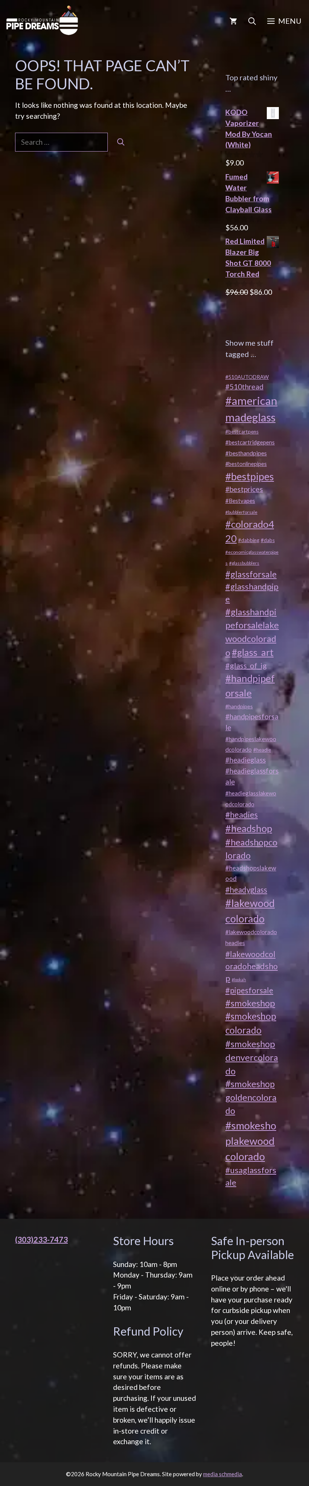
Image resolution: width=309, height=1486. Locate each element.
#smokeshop (250, 1002)
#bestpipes (249, 476)
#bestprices (244, 489)
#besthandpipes (246, 453)
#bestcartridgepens (250, 442)
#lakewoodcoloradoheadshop (251, 966)
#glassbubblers (244, 563)
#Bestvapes (240, 500)
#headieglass (245, 760)
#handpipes (239, 706)
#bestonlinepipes (246, 464)
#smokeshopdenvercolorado (251, 1057)
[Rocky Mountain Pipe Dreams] (42, 20)
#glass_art (253, 652)
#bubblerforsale (241, 512)
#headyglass (246, 889)
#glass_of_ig (246, 665)
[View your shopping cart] (233, 20)
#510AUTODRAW (247, 377)
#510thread (244, 386)
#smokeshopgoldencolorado (251, 1097)
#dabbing (248, 540)
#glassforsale (251, 574)
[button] (252, 20)
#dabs (268, 540)
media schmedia (222, 1474)
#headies (241, 815)
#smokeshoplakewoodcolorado (250, 1141)
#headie (262, 750)
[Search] (120, 142)
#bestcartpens (242, 432)
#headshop (248, 828)
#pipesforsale (249, 990)
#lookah (239, 979)
